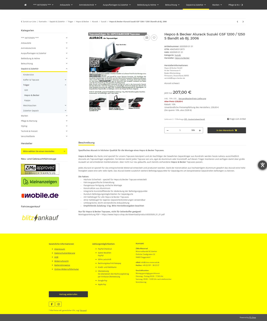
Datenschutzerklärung (64, 253)
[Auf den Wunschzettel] (154, 38)
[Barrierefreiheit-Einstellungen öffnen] (262, 164)
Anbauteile (26, 43)
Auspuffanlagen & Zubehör (33, 53)
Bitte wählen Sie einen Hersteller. (39, 151)
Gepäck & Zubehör (30, 68)
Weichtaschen (29, 105)
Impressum (59, 249)
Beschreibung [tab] (86, 142)
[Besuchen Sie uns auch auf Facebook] (52, 304)
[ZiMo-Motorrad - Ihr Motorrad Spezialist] (25, 5)
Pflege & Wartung (29, 121)
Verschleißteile (28, 136)
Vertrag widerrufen (68, 294)
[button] (240, 5)
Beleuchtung (27, 63)
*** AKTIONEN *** (30, 38)
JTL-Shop (252, 317)
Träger (26, 85)
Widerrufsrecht (61, 261)
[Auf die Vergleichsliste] (147, 38)
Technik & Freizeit (29, 131)
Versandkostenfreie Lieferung (192, 98)
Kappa (27, 100)
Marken (24, 115)
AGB (56, 257)
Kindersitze (28, 74)
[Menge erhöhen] (200, 130)
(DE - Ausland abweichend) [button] (194, 119)
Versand (83, 310)
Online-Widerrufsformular (66, 269)
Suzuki (178, 55)
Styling (24, 126)
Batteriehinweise (62, 265)
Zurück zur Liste (29, 21)
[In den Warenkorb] (80, 30)
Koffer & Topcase (31, 79)
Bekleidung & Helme (30, 58)
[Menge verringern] (168, 130)
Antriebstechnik (28, 48)
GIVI (26, 90)
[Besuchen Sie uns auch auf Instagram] (58, 304)
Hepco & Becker (31, 95)
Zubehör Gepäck (31, 110)
